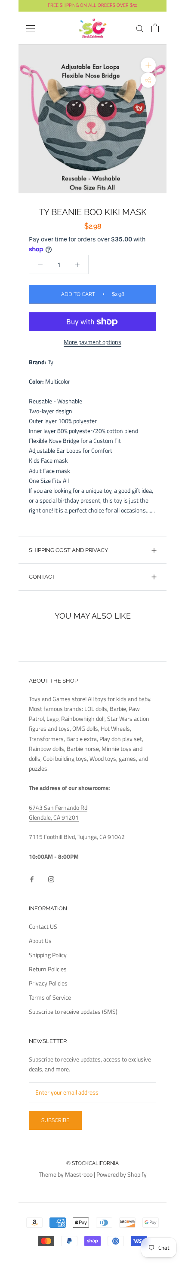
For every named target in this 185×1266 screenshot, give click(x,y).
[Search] (140, 28)
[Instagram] (51, 878)
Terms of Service (50, 997)
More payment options (92, 341)
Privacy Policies (48, 983)
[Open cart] (155, 28)
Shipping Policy (48, 954)
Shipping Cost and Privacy (68, 550)
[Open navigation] (30, 28)
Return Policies (48, 968)
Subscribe (55, 1120)
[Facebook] (32, 878)
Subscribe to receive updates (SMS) (73, 1011)
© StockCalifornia (92, 1163)
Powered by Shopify (121, 1174)
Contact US (43, 926)
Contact (42, 577)
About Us (40, 940)
